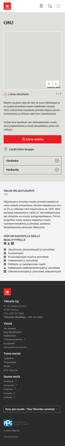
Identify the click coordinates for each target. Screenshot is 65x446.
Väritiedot (12, 160)
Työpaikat (8, 358)
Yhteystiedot (10, 362)
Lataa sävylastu (18, 94)
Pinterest (8, 389)
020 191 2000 (16, 313)
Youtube (8, 393)
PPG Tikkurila (11, 370)
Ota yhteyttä (10, 328)
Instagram (9, 385)
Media (7, 366)
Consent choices (11, 437)
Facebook (9, 381)
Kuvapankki (9, 343)
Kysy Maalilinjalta (12, 332)
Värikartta (12, 169)
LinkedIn (8, 397)
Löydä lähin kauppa (21, 149)
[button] (41, 6)
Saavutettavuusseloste (15, 347)
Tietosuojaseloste (13, 339)
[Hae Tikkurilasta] (50, 6)
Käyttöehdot (10, 335)
